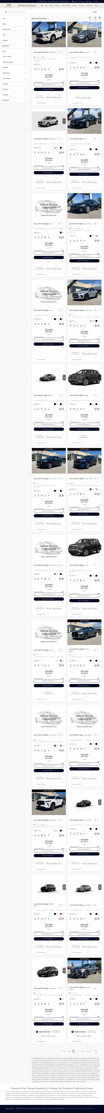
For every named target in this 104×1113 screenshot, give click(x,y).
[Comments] (60, 69)
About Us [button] (81, 5)
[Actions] (62, 52)
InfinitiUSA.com (90, 1108)
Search (95, 12)
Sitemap (67, 1108)
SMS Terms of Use (80, 1108)
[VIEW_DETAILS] (49, 206)
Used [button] (51, 5)
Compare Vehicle (41, 103)
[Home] (42, 5)
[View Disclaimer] (48, 69)
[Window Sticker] (63, 69)
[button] (64, 34)
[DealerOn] (10, 1108)
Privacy (96, 5)
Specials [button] (57, 5)
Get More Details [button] (47, 89)
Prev (69, 1051)
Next (82, 1051)
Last (88, 1051)
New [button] (46, 5)
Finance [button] (74, 5)
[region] (49, 82)
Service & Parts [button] (66, 5)
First (63, 1051)
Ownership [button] (89, 5)
